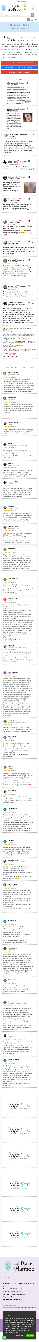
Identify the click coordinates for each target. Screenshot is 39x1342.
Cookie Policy (17, 1299)
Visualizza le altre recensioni (20, 63)
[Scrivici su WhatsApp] (25, 9)
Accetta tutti (30, 1335)
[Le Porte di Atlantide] (19, 1266)
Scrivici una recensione (20, 72)
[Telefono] (33, 5)
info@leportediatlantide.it (15, 1291)
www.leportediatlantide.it (17, 1294)
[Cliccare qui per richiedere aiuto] (4, 1338)
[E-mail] (25, 5)
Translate (25, 3)
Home (13, 28)
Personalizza (20, 1336)
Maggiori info (13, 1332)
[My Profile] (32, 20)
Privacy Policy (7, 1299)
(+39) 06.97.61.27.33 (16, 1289)
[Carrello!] (36, 20)
